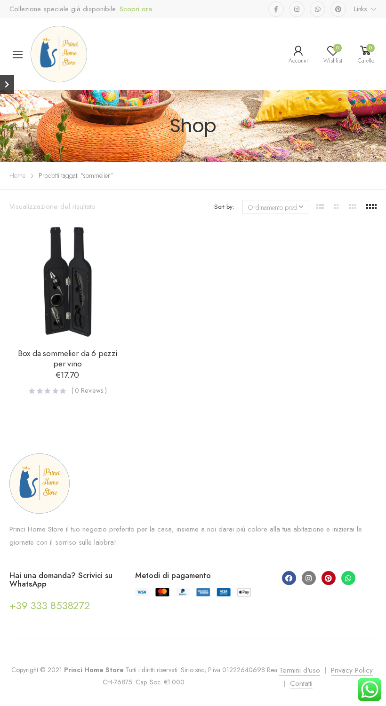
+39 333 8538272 (49, 605)
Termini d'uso (299, 670)
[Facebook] (289, 578)
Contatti (301, 683)
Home (17, 175)
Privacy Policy (352, 670)
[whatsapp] (317, 9)
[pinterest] (338, 9)
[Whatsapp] (348, 578)
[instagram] (297, 9)
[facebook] (276, 9)
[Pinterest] (329, 578)
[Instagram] (309, 578)
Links (360, 9)
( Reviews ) (89, 390)
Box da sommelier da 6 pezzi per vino (67, 358)
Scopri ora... (137, 9)
